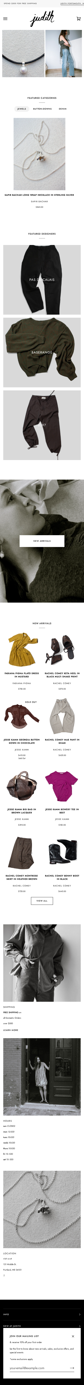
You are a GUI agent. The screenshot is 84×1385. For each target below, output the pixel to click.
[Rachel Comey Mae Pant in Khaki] (62, 716)
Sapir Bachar (39, 201)
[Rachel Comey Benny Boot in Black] (62, 852)
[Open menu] (9, 18)
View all (42, 900)
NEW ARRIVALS (42, 541)
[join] (68, 1368)
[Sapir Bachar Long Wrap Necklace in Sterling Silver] (39, 154)
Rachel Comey (62, 683)
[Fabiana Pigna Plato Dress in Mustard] (21, 650)
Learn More (10, 1030)
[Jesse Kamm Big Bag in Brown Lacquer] (21, 786)
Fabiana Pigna (22, 683)
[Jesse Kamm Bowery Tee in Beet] (62, 786)
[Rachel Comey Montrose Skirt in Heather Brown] (21, 852)
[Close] (75, 1334)
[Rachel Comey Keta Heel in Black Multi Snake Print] (62, 650)
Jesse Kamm (22, 749)
